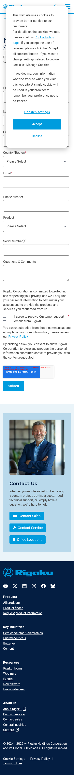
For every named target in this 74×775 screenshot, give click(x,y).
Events (8, 679)
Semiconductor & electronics (23, 633)
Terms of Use (12, 763)
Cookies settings (37, 112)
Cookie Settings (14, 759)
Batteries (9, 643)
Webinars (9, 673)
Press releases (14, 689)
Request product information (22, 613)
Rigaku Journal (13, 668)
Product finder (13, 608)
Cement (8, 648)
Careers (9, 730)
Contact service (14, 714)
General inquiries (14, 725)
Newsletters (11, 684)
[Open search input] (56, 6)
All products (11, 603)
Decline (37, 136)
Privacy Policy (18, 336)
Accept (37, 124)
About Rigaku (12, 709)
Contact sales (12, 719)
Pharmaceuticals (14, 638)
